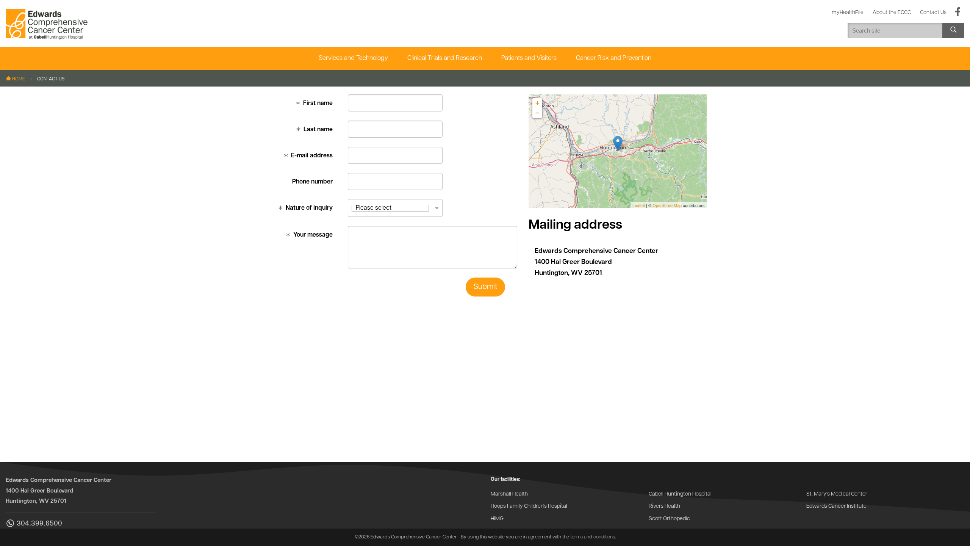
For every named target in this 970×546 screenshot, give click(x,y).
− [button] (537, 113)
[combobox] (395, 208)
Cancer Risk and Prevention (613, 58)
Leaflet (638, 205)
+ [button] (537, 103)
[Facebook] (957, 12)
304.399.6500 (39, 523)
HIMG (497, 519)
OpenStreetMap (667, 205)
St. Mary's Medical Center (836, 494)
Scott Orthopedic (669, 519)
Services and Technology (353, 58)
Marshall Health (509, 494)
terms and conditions (592, 537)
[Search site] (953, 30)
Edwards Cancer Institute (836, 506)
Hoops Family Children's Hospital (529, 506)
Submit (485, 287)
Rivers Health (664, 506)
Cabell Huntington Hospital (680, 494)
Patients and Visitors (529, 58)
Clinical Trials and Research (444, 58)
